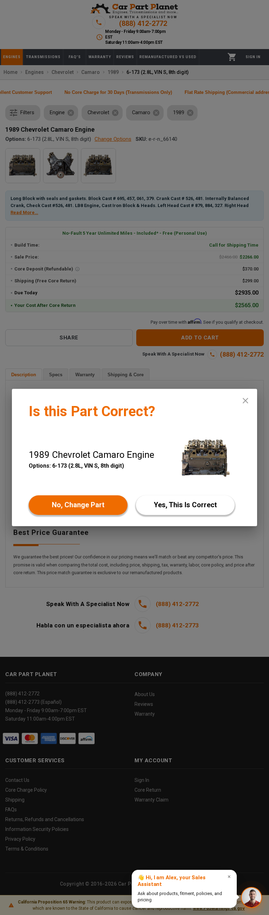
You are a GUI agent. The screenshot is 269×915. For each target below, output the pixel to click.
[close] (245, 401)
